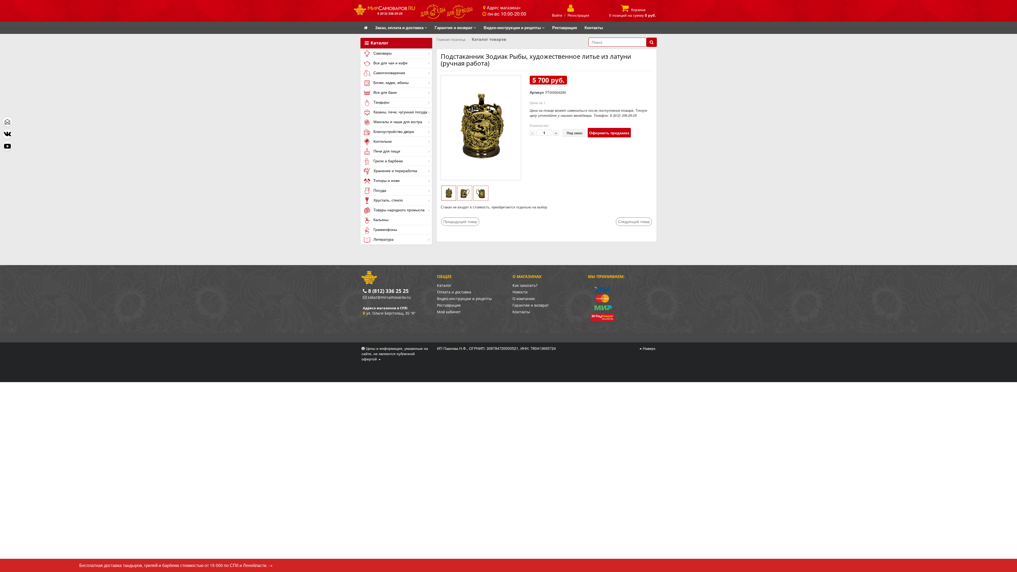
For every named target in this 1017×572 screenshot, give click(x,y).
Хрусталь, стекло (387, 200)
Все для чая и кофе (390, 62)
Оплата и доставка (454, 291)
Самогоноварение (388, 72)
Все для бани (384, 92)
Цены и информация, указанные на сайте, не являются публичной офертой (395, 353)
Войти (557, 15)
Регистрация (578, 15)
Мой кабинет (449, 311)
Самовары (382, 53)
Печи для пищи (386, 151)
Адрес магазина (502, 7)
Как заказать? (524, 285)
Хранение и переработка (394, 170)
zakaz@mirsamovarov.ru (389, 297)
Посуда (379, 190)
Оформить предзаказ (609, 132)
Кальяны (380, 219)
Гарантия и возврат (530, 305)
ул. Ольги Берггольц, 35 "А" (391, 313)
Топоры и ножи (386, 180)
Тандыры (380, 102)
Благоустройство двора (393, 131)
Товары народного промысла (398, 209)
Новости (520, 291)
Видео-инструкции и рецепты (464, 298)
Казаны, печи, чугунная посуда (399, 111)
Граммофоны (384, 229)
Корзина (638, 9)
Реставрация (449, 305)
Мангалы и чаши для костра (397, 121)
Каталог (379, 43)
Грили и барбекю (387, 160)
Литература (383, 239)
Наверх (648, 348)
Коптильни (382, 141)
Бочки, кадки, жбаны (390, 82)
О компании (523, 298)
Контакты (521, 311)
